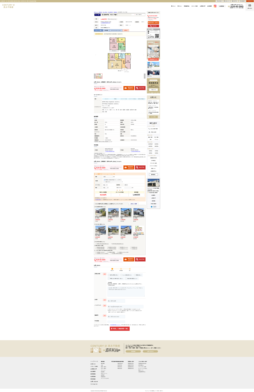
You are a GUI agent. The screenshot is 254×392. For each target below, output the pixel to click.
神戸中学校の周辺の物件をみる (117, 243)
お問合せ (125, 30)
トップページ (94, 361)
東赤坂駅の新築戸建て (101, 247)
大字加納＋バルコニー (101, 252)
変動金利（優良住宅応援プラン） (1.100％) (113, 179)
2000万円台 (150, 146)
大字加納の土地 (134, 248)
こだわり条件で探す (154, 128)
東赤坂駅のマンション (124, 247)
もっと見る (153, 116)
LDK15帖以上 (153, 160)
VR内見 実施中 (153, 203)
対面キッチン (153, 168)
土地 (150, 139)
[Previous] (96, 55)
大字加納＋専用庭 (111, 252)
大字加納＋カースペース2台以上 (102, 253)
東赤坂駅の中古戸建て (112, 247)
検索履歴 (243, 1)
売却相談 (93, 378)
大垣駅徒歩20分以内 (153, 157)
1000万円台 (120, 365)
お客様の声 (202, 6)
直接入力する (108, 181)
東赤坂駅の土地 (134, 247)
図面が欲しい (139, 275)
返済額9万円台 (131, 368)
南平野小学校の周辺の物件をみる (103, 243)
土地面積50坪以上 (153, 171)
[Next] (143, 55)
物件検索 (103, 363)
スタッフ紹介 (194, 6)
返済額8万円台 (131, 366)
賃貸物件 (103, 375)
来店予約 (235, 1)
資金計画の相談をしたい (132, 278)
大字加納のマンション (124, 248)
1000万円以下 (120, 363)
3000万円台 (156, 146)
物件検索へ (153, 174)
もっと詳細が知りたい (127, 275)
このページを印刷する (154, 30)
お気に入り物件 (134, 203)
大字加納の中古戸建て (112, 248)
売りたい (180, 6)
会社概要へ (153, 195)
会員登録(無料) (98, 199)
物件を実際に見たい (114, 275)
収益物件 (103, 371)
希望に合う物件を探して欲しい (116, 278)
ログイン (250, 1)
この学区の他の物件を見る (109, 151)
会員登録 (221, 6)
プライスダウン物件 (153, 163)
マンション (156, 139)
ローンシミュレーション (116, 30)
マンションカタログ (105, 378)
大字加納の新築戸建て (101, 248)
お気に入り (227, 1)
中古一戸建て (156, 137)
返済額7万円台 (131, 365)
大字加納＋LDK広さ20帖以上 (117, 253)
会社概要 (209, 6)
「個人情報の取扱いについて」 (115, 324)
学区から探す (153, 132)
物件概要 (106, 30)
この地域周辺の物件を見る (105, 22)
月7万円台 (156, 150)
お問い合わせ (250, 8)
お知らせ (93, 363)
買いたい (173, 6)
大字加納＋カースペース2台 (123, 252)
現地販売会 (186, 6)
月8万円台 (150, 153)
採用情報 (153, 200)
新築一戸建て (150, 137)
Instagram (94, 384)
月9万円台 (156, 153)
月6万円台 (150, 150)
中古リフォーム (104, 373)
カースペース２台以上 (153, 165)
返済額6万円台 (131, 363)
